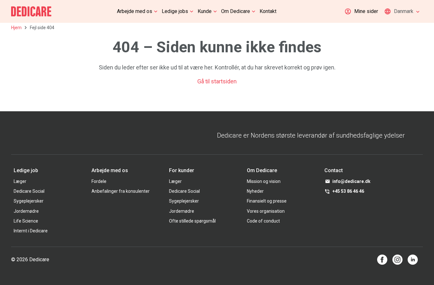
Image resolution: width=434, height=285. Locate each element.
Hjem (16, 27)
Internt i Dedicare (31, 230)
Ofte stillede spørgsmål (192, 220)
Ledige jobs (175, 11)
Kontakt (268, 11)
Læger (20, 181)
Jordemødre (26, 211)
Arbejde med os (134, 11)
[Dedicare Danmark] (31, 11)
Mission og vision (264, 181)
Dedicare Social (29, 191)
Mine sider (366, 11)
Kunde (205, 11)
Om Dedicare (235, 11)
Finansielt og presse (267, 201)
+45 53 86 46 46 (348, 191)
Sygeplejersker (29, 201)
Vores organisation (266, 211)
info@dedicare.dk (351, 181)
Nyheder (255, 191)
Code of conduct (263, 220)
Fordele (99, 181)
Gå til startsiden (217, 81)
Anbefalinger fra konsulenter (121, 191)
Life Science (26, 220)
